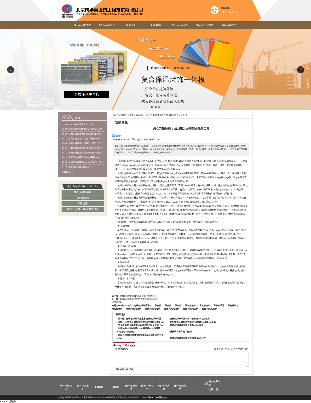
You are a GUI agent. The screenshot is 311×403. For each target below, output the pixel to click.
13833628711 (230, 12)
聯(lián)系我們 (228, 25)
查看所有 (117, 302)
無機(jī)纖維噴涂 (82, 192)
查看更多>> (67, 172)
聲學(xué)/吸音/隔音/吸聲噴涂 (82, 209)
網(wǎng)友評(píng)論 (124, 345)
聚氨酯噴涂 (83, 198)
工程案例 (155, 25)
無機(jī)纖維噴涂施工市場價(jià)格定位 (188, 338)
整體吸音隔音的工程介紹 (181, 331)
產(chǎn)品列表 (75, 186)
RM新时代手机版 (8, 401)
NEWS (67, 118)
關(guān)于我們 (204, 25)
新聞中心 (80, 118)
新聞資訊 (131, 25)
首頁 (131, 115)
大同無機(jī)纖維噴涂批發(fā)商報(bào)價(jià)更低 (193, 322)
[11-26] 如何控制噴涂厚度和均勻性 (78, 124)
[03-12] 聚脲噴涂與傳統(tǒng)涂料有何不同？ (82, 162)
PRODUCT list (91, 186)
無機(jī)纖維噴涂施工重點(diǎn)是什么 (187, 325)
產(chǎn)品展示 (106, 25)
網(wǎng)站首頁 (83, 25)
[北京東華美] (102, 10)
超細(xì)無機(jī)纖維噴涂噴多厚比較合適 (138, 299)
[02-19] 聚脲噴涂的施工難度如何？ (78, 166)
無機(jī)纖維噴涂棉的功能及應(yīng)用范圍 (190, 318)
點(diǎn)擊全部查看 (239, 349)
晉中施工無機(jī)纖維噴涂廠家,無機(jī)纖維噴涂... (140, 318)
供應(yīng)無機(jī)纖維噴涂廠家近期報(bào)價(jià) (141, 322)
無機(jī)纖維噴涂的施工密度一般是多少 (138, 296)
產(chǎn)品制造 (179, 25)
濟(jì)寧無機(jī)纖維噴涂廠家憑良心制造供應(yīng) (141, 325)
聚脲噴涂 (82, 203)
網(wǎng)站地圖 (180, 387)
